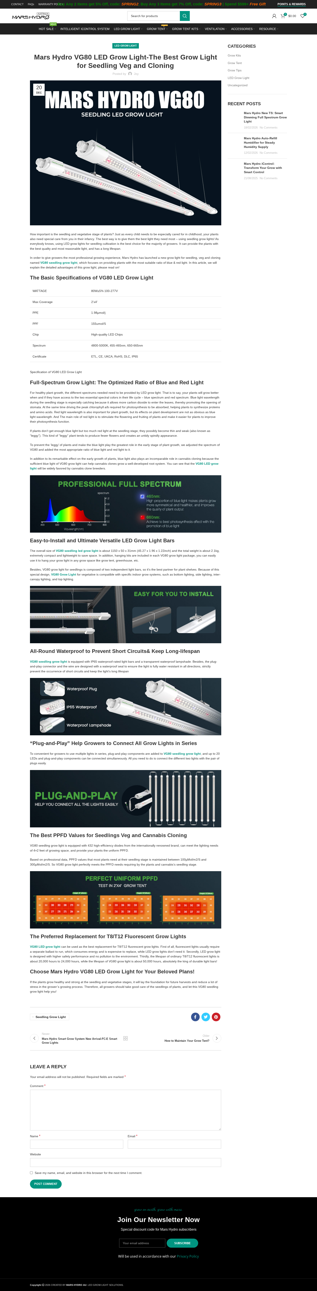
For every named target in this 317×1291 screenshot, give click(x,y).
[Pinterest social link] (216, 1017)
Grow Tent (235, 63)
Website (35, 1154)
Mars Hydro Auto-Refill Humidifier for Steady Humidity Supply (260, 142)
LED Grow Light (126, 45)
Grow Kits (234, 55)
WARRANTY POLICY (50, 4)
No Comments (269, 127)
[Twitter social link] (205, 1017)
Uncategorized (238, 85)
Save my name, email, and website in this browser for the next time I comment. (88, 1173)
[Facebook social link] (195, 1017)
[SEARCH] (185, 16)
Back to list (125, 1038)
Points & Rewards (292, 4)
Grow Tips (235, 70)
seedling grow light (51, 1017)
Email (132, 1136)
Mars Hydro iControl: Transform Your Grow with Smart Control (263, 168)
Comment (38, 1086)
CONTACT (17, 4)
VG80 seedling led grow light (77, 550)
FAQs (31, 4)
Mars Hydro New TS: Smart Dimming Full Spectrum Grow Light (265, 117)
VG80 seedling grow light (48, 661)
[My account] (274, 16)
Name (35, 1136)
